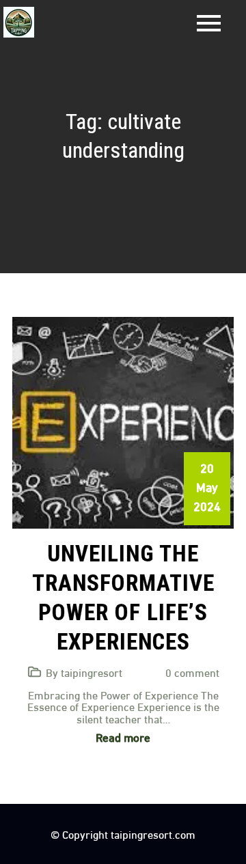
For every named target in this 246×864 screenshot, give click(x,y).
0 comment (192, 672)
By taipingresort (84, 672)
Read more (123, 736)
